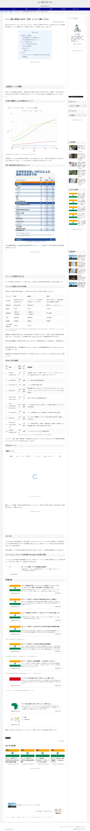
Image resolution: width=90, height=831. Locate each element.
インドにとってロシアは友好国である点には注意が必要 (36, 54)
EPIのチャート (26, 48)
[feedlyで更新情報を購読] (78, 44)
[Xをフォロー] (76, 44)
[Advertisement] (35, 73)
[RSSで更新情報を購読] (80, 44)
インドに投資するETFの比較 (30, 44)
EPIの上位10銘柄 (27, 46)
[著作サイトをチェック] (74, 44)
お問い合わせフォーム (81, 826)
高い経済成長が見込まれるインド (31, 39)
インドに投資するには (27, 41)
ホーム (61, 826)
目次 (33, 32)
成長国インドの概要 (26, 35)
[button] (84, 18)
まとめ (23, 52)
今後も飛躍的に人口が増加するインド (32, 37)
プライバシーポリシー (69, 826)
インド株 (8, 737)
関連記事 (25, 56)
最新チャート (27, 50)
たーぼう (77, 34)
